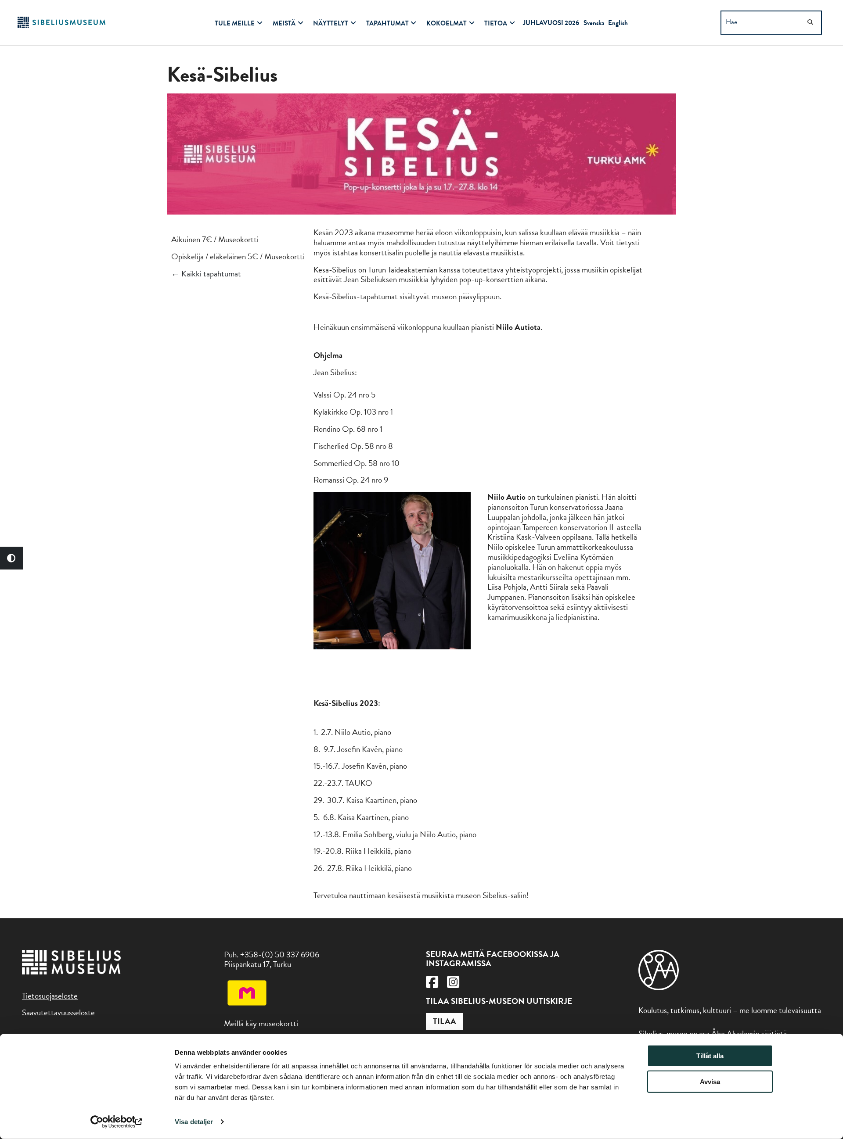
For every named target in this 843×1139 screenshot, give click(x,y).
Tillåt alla (710, 1056)
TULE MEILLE (235, 23)
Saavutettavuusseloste (58, 1012)
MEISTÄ (284, 23)
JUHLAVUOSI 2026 (551, 23)
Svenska (594, 23)
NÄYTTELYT (330, 23)
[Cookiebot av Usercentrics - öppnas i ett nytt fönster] (116, 1121)
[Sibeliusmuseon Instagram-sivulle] (453, 984)
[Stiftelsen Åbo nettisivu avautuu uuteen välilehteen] (658, 987)
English (618, 23)
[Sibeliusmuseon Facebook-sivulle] (432, 984)
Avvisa (710, 1081)
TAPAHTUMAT (387, 23)
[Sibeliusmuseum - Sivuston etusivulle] (61, 25)
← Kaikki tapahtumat (206, 273)
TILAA (444, 1021)
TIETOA (495, 23)
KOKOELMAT (446, 23)
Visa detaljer (194, 1121)
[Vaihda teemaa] (11, 558)
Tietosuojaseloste (50, 995)
